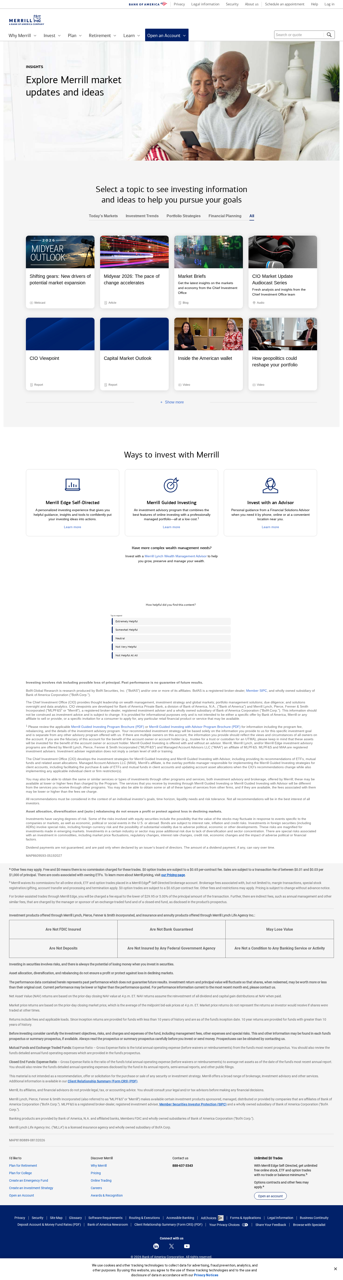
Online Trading (101, 1180)
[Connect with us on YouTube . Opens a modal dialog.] (187, 1246)
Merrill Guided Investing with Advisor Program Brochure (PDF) (195, 727)
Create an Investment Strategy (31, 1188)
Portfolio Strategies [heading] (182, 216)
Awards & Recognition (107, 1195)
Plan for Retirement (23, 1165)
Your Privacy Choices (224, 1225)
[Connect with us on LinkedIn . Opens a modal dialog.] (156, 1246)
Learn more (72, 527)
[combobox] (304, 35)
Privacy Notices (206, 1275)
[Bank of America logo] (148, 4)
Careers (96, 1188)
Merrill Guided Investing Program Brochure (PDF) (107, 727)
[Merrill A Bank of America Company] (26, 20)
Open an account (270, 1196)
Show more (159, 402)
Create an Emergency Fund (28, 1180)
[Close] (335, 1269)
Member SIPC (256, 690)
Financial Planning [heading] (223, 216)
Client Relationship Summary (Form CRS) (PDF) (102, 1081)
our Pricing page (173, 875)
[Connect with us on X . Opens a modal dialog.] (171, 1246)
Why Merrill (99, 1165)
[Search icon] (329, 34)
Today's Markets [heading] (103, 216)
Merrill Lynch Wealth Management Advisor (176, 556)
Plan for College (20, 1173)
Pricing (96, 1173)
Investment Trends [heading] (140, 216)
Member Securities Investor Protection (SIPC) (193, 1104)
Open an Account (21, 1195)
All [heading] (249, 216)
